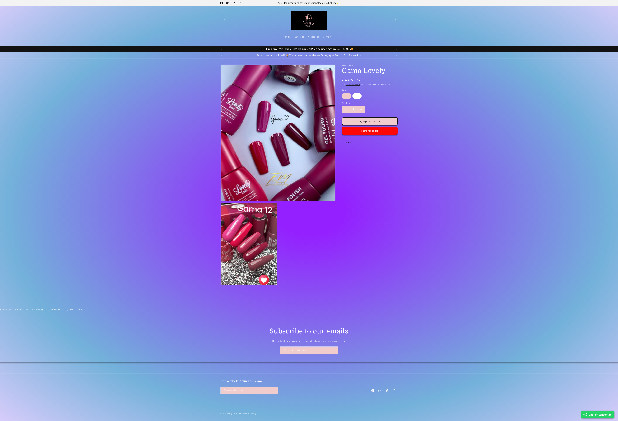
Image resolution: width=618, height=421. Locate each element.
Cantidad (346, 103)
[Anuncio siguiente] (396, 49)
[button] (224, 20)
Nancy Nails (232, 413)
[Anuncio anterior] (221, 49)
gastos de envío (353, 84)
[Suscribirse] (334, 350)
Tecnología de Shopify (247, 413)
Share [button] (349, 142)
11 (348, 96)
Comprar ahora (370, 130)
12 (357, 96)
